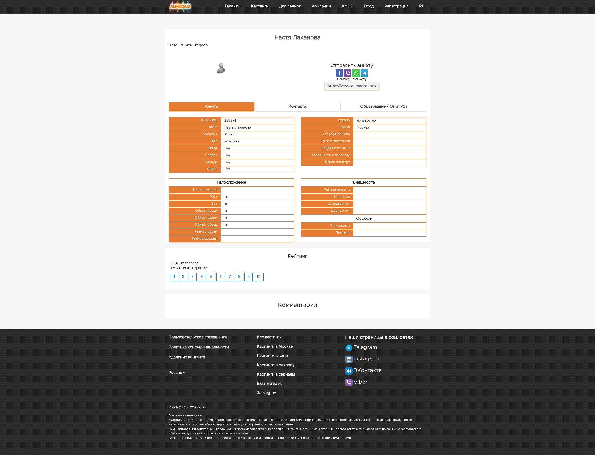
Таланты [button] (232, 6)
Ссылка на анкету (352, 79)
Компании (321, 6)
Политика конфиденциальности (199, 347)
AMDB (347, 6)
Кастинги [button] (259, 6)
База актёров (269, 384)
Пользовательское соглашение (198, 337)
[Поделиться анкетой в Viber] (347, 73)
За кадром (266, 393)
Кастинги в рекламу (275, 365)
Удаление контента (187, 357)
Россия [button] (175, 373)
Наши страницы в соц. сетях (379, 337)
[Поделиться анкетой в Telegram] (364, 73)
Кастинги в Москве (275, 346)
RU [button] (422, 6)
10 (259, 277)
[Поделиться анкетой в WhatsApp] (356, 73)
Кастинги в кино (272, 356)
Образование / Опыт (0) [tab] (383, 106)
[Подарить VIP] (221, 68)
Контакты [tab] (297, 106)
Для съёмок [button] (290, 6)
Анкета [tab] (211, 106)
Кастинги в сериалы (276, 374)
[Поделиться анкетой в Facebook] (339, 73)
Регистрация (396, 6)
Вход (369, 6)
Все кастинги (269, 337)
